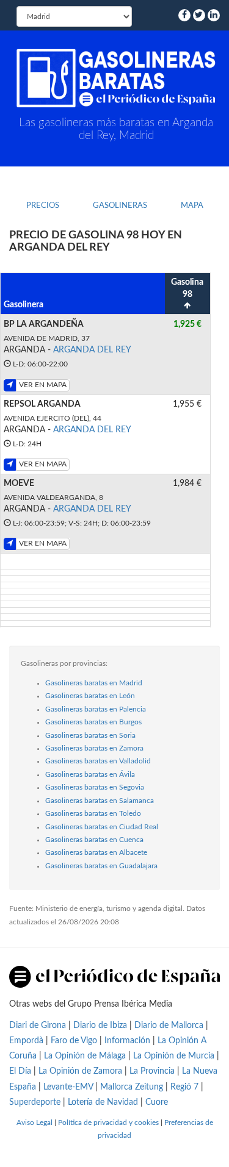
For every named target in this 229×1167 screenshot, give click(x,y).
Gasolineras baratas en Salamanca (99, 800)
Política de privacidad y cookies (108, 1122)
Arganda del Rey (92, 350)
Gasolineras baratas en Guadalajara (101, 865)
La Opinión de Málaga (86, 1056)
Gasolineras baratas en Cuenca (94, 839)
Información (127, 1041)
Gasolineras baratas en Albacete (96, 852)
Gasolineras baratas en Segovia (94, 787)
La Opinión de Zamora (80, 1071)
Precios (42, 206)
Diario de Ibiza (100, 1025)
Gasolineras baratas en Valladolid (98, 761)
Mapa (192, 206)
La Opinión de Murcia (173, 1056)
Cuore (156, 1102)
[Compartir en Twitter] (199, 15)
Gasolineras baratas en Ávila (90, 774)
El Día (20, 1071)
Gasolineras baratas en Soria (90, 735)
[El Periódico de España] (114, 977)
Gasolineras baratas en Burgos (93, 722)
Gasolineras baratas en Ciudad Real (101, 826)
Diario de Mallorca (168, 1025)
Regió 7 (184, 1087)
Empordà (26, 1041)
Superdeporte (34, 1102)
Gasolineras (120, 206)
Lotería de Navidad (103, 1102)
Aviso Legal (34, 1122)
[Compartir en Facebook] (184, 15)
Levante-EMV (68, 1087)
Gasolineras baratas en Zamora (94, 748)
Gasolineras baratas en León (90, 695)
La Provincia (152, 1071)
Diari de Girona (37, 1025)
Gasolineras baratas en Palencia (95, 709)
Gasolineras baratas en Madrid (93, 683)
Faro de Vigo (74, 1041)
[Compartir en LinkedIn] (214, 15)
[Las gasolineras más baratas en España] (116, 78)
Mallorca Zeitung (131, 1087)
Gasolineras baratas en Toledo (93, 813)
